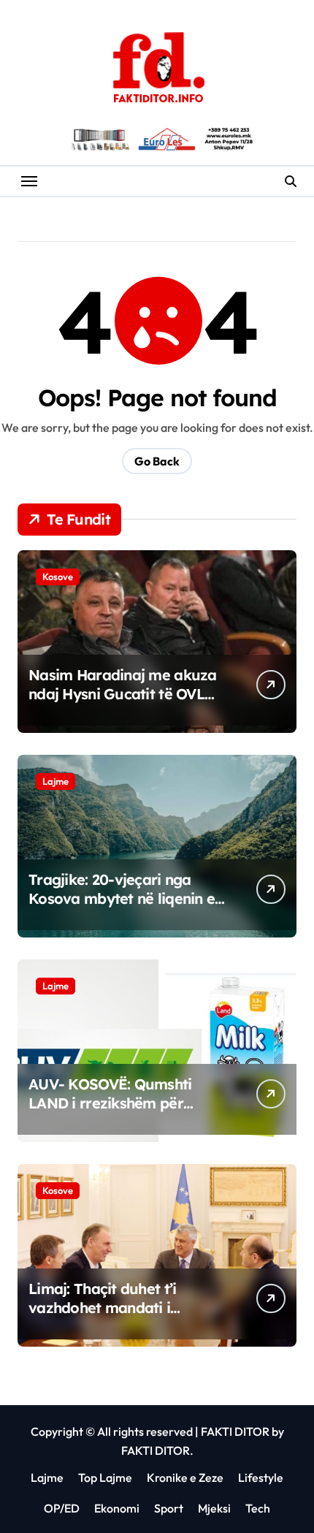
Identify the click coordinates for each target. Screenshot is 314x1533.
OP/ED (62, 1508)
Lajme (55, 781)
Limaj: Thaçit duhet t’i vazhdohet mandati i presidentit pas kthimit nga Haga (120, 1317)
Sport (168, 1508)
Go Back (157, 461)
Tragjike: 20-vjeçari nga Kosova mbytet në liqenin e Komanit (121, 898)
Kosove (57, 576)
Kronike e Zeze (185, 1477)
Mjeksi (214, 1508)
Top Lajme (105, 1477)
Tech (257, 1508)
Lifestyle (260, 1477)
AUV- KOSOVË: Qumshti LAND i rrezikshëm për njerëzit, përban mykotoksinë (110, 1112)
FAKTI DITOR (235, 1431)
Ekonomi (116, 1508)
